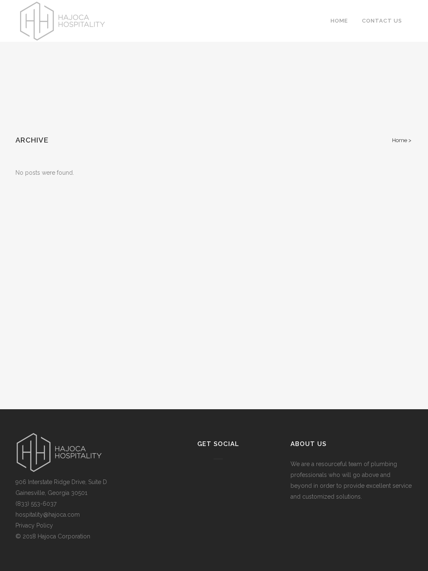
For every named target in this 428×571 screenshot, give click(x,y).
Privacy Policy (34, 525)
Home (399, 140)
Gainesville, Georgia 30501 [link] (51, 492)
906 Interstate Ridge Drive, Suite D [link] (61, 482)
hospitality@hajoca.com (47, 514)
